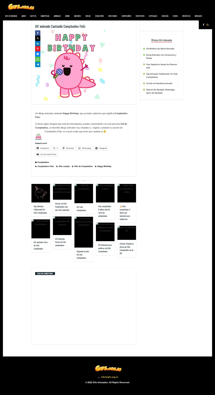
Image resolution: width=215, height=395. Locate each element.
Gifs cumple (64, 166)
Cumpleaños (126, 15)
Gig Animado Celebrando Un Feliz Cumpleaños (40, 209)
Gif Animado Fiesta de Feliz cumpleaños (60, 242)
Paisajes (8, 22)
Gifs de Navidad (11, 15)
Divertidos (140, 15)
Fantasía (165, 15)
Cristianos (112, 15)
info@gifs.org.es (109, 377)
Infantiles (186, 15)
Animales (57, 15)
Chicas (88, 15)
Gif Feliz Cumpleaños (81, 208)
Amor (24, 15)
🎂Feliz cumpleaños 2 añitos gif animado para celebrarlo (125, 213)
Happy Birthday (104, 166)
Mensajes (198, 15)
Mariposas (45, 15)
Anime (67, 15)
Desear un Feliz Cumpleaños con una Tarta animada (62, 206)
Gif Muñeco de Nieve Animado (160, 48)
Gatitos (33, 15)
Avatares (77, 15)
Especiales (153, 15)
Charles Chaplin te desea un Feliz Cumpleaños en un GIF (127, 248)
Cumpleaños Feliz (46, 166)
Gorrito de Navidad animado (159, 83)
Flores (175, 15)
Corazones (99, 15)
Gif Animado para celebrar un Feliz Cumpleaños (105, 248)
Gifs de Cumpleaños (83, 166)
